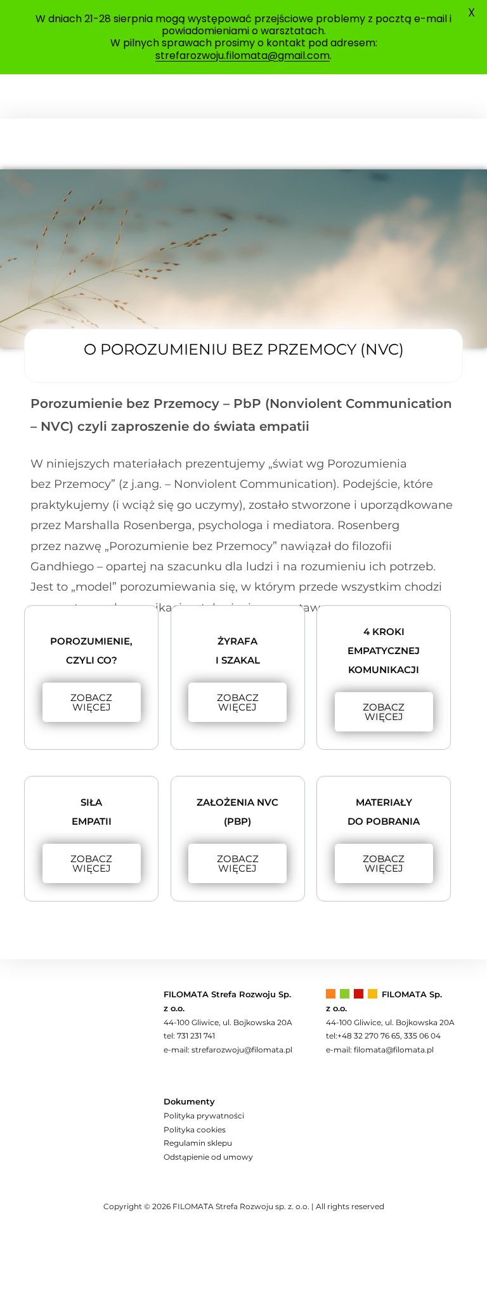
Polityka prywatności (204, 1115)
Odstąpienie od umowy (208, 1157)
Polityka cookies (195, 1129)
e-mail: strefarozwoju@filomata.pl (228, 1049)
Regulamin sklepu (198, 1143)
